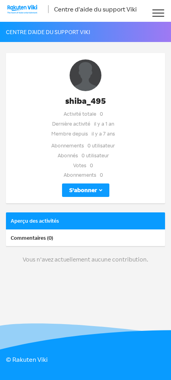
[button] (158, 13)
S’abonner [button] (83, 190)
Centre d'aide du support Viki (95, 9)
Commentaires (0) (32, 238)
